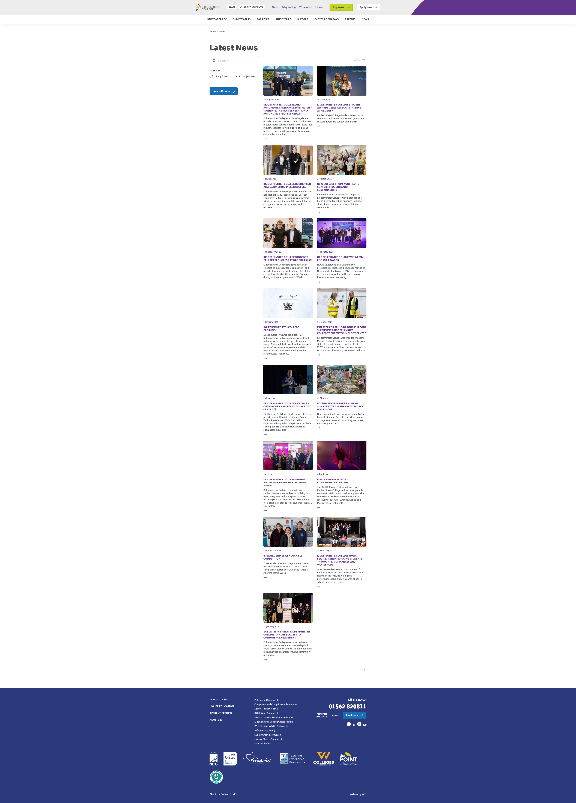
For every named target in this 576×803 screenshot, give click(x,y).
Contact (319, 7)
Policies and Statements (266, 700)
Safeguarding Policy (264, 730)
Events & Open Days (326, 19)
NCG (234, 794)
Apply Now (366, 7)
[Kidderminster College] (349, 725)
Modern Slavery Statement (268, 739)
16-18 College (218, 699)
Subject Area (248, 76)
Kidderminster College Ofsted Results (273, 722)
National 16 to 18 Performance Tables (273, 717)
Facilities (263, 19)
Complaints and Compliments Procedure (275, 704)
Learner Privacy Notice (266, 708)
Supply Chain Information (267, 735)
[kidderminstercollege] (359, 725)
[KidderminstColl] (354, 725)
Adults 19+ (216, 719)
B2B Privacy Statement (266, 713)
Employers (338, 7)
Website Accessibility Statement (271, 726)
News (365, 19)
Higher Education (222, 706)
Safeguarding (289, 7)
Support (302, 19)
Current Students (251, 7)
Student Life (283, 19)
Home (213, 31)
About (275, 7)
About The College (219, 794)
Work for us (305, 7)
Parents (350, 19)
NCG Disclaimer (262, 743)
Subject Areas (241, 19)
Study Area (221, 76)
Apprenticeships (221, 713)
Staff (232, 7)
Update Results (221, 91)
